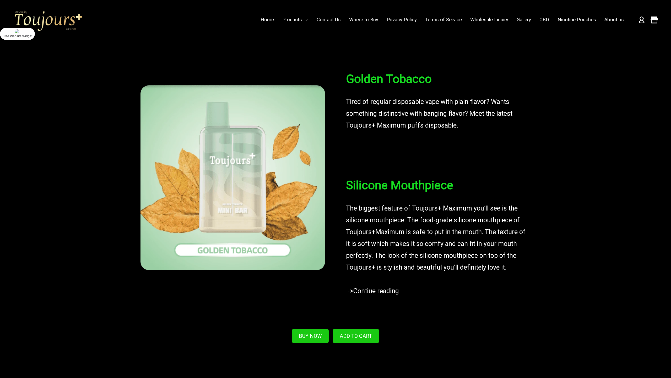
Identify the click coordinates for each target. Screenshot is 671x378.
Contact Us (329, 20)
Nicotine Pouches (577, 20)
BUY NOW (310, 336)
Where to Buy (363, 20)
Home (267, 20)
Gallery (524, 20)
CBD (544, 20)
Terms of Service (443, 20)
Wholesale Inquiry (489, 20)
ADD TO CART (356, 336)
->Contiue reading (372, 291)
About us (614, 20)
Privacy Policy (402, 20)
